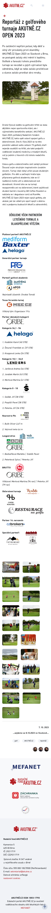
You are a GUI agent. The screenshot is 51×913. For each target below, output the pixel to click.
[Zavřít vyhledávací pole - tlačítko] (43, 5)
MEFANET (25, 907)
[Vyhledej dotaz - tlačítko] (31, 5)
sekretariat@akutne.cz (21, 871)
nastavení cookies (11, 878)
